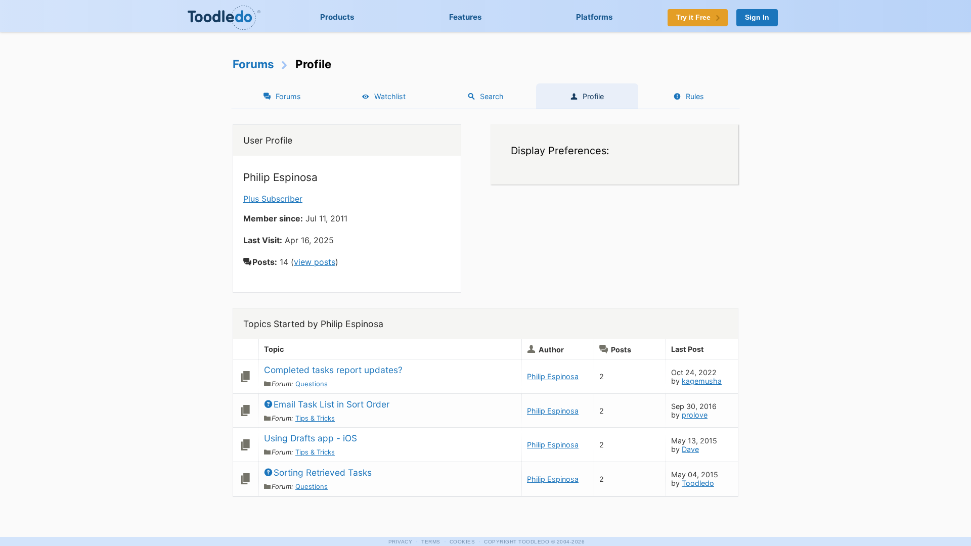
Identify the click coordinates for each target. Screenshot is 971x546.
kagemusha (702, 381)
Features (465, 17)
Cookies (462, 541)
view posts (314, 262)
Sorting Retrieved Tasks (323, 472)
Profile (593, 96)
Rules (695, 96)
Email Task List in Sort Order (331, 404)
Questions (311, 384)
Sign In (757, 17)
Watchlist (390, 96)
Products (337, 17)
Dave (690, 449)
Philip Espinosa (553, 376)
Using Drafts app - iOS (310, 438)
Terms (430, 541)
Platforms (594, 17)
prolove (695, 415)
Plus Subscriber (272, 199)
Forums (253, 64)
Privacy (400, 541)
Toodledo (698, 483)
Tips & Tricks (315, 418)
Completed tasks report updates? (333, 370)
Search (492, 96)
